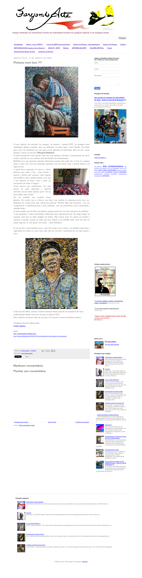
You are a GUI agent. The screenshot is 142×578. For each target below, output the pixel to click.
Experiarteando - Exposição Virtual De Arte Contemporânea (115, 437)
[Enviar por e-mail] (46, 351)
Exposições (122, 172)
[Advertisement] (110, 213)
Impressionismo (122, 173)
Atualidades (18, 44)
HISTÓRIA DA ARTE (79, 48)
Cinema (119, 170)
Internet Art (108, 425)
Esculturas (116, 172)
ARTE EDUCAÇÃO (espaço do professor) (29, 48)
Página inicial (52, 422)
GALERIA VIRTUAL (97, 48)
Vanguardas (105, 175)
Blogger (85, 561)
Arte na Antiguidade (113, 168)
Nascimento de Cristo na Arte (114, 391)
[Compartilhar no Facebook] (52, 351)
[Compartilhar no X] (50, 351)
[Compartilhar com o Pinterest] (54, 351)
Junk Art (107, 369)
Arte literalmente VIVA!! (112, 450)
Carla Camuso (111, 341)
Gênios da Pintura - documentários (86, 44)
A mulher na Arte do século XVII (114, 403)
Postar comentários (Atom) (27, 425)
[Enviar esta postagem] (42, 350)
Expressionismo (98, 173)
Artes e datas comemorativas (107, 170)
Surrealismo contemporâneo (113, 357)
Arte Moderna (103, 168)
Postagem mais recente (21, 422)
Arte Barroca (98, 166)
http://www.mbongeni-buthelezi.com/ (25, 334)
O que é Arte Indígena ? (112, 380)
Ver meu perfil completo (112, 344)
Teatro (109, 48)
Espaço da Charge (110, 44)
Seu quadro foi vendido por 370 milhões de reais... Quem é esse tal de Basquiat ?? (115, 463)
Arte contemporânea (27, 353)
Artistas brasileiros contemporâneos (108, 415)
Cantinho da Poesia (45, 52)
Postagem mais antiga (82, 422)
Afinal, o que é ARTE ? (34, 44)
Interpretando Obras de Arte (24, 52)
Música (66, 48)
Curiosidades (108, 172)
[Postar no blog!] (48, 351)
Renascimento (98, 175)
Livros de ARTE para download (58, 44)
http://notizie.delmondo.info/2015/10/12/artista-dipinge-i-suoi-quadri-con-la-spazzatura (40, 336)
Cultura (123, 44)
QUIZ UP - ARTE (54, 48)
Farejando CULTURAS (110, 173)
